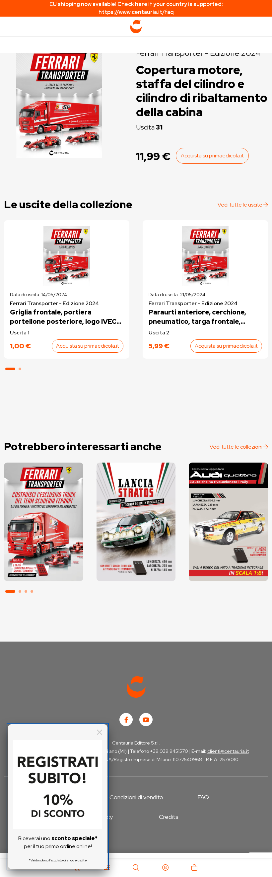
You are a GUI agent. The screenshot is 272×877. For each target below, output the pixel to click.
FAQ (203, 797)
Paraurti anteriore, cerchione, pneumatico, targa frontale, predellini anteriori (197, 317)
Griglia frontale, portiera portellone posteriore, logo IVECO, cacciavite (66, 317)
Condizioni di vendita (136, 797)
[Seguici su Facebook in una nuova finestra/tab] (126, 719)
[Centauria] (136, 26)
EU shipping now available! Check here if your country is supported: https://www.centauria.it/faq (136, 8)
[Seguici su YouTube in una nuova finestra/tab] (146, 719)
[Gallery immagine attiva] (59, 103)
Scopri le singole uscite (43, 571)
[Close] (99, 732)
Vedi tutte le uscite (240, 205)
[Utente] (165, 867)
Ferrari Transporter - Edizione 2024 (54, 303)
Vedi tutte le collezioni (236, 447)
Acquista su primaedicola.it (212, 155)
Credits (168, 817)
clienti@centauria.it (228, 751)
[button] (10, 369)
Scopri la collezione (43, 552)
